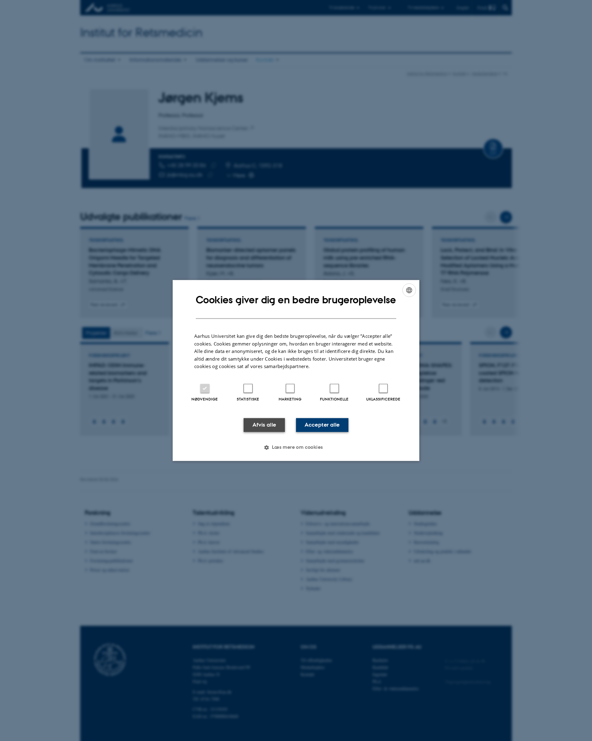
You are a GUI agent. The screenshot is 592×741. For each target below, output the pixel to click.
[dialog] (296, 370)
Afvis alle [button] (264, 424)
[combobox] (409, 290)
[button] (296, 447)
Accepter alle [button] (322, 424)
